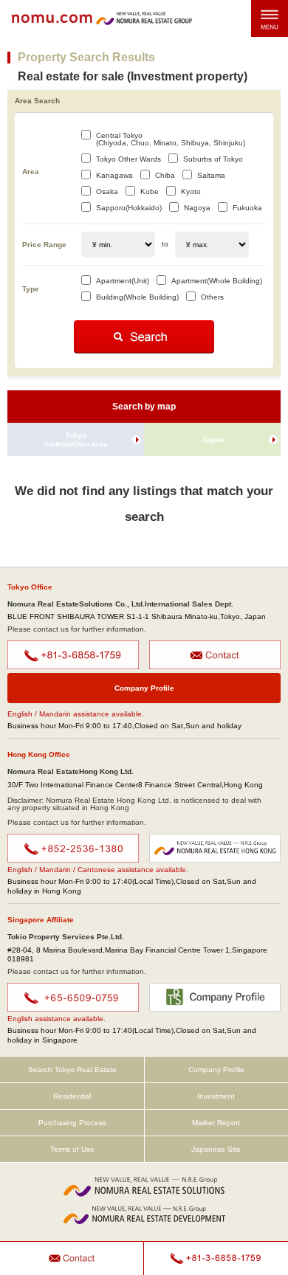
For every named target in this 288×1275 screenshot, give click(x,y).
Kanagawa (114, 175)
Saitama (211, 175)
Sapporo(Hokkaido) (129, 208)
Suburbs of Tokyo (213, 159)
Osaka (107, 191)
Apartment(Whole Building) (216, 281)
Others (212, 297)
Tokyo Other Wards (128, 159)
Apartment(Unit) (122, 281)
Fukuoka (247, 208)
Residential (72, 1096)
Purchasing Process (72, 1123)
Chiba (165, 175)
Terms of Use (72, 1149)
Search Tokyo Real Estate (72, 1069)
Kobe (149, 191)
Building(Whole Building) (137, 297)
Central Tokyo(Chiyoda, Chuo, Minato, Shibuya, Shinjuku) (170, 139)
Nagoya (197, 208)
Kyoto (191, 191)
